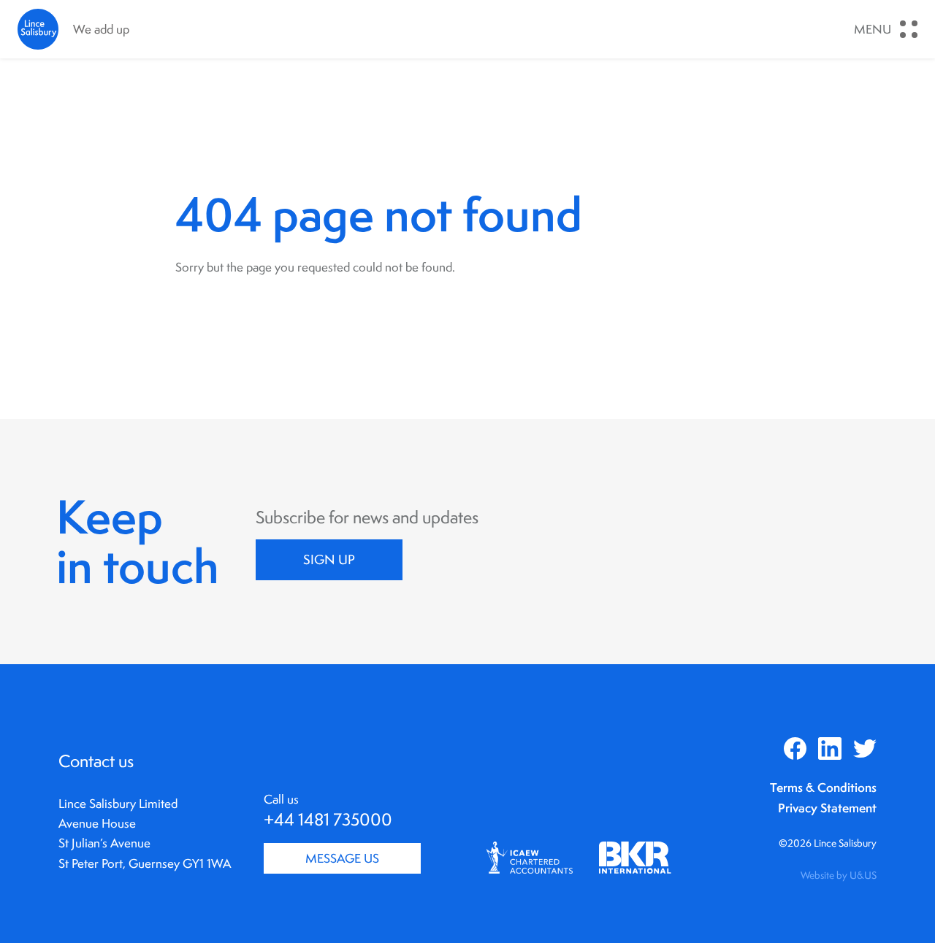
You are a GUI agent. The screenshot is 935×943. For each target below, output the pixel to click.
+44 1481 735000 (328, 819)
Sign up (329, 559)
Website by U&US (839, 875)
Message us (342, 858)
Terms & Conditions (823, 787)
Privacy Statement (827, 807)
